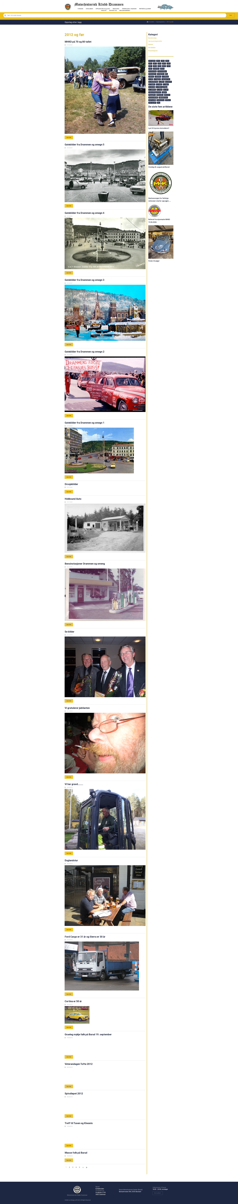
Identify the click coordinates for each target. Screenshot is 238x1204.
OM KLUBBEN (89, 8)
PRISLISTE (103, 10)
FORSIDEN (80, 8)
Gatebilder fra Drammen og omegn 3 (84, 280)
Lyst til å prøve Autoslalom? (158, 128)
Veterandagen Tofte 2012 (79, 1110)
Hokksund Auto (73, 498)
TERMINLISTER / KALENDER (129, 8)
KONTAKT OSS (113, 10)
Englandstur (71, 860)
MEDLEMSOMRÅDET (124, 10)
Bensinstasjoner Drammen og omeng (85, 563)
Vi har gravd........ (74, 784)
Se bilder (69, 631)
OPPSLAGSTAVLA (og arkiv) (103, 8)
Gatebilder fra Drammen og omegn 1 (84, 422)
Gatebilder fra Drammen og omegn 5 (84, 144)
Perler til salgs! (153, 261)
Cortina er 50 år (73, 1001)
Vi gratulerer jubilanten (77, 708)
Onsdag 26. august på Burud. (159, 167)
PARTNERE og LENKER (145, 8)
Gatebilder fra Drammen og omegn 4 (84, 213)
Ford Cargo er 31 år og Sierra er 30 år (85, 936)
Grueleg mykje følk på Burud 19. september (88, 1034)
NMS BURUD (116, 8)
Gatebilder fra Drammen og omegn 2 (84, 351)
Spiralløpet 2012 (74, 1180)
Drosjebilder (71, 484)
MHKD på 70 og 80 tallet (78, 41)
